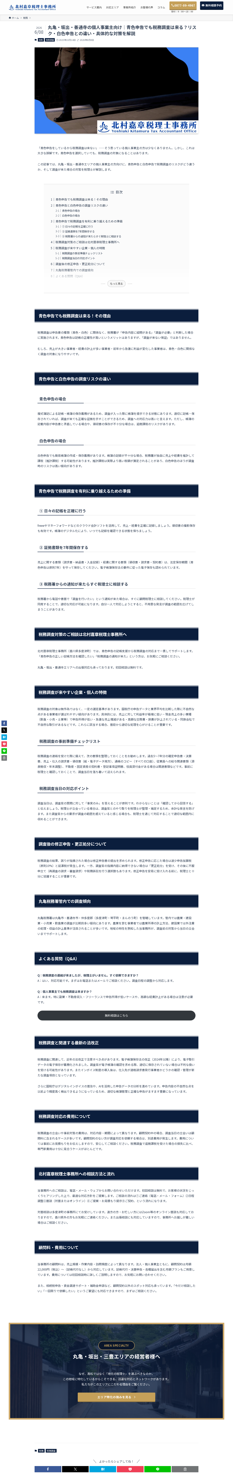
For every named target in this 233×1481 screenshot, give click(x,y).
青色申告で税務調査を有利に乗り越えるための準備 (89, 221)
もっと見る (116, 283)
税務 (41, 39)
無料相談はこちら (116, 1015)
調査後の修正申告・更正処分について (80, 264)
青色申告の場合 (71, 210)
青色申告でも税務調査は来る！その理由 (82, 199)
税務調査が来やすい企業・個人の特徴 (80, 248)
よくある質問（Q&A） (70, 276)
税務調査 (50, 39)
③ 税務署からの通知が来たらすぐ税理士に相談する (91, 236)
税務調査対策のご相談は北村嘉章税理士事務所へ (88, 242)
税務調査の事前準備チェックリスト (82, 253)
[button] (48, 1469)
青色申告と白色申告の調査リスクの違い (82, 205)
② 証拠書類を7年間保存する (78, 231)
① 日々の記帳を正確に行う (77, 226)
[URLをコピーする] (185, 1469)
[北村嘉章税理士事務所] (32, 7)
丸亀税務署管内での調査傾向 (74, 270)
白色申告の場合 (71, 215)
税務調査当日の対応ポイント (78, 258)
